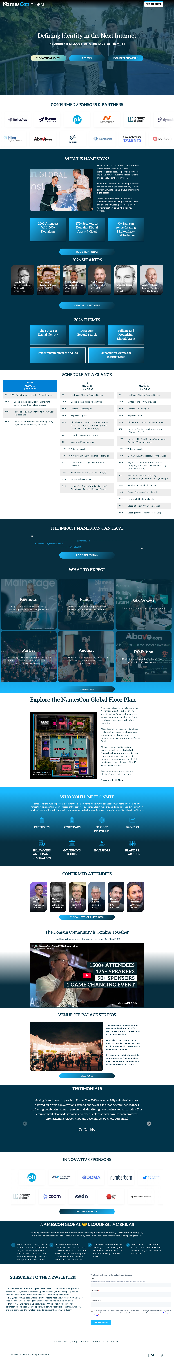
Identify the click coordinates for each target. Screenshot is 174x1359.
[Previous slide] (25, 1123)
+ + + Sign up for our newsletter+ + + (87, 9)
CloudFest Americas (67, 1233)
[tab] (82, 1154)
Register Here (153, 4)
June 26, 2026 (75, 547)
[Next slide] (149, 1123)
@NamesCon (83, 541)
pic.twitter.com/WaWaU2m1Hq (48, 544)
